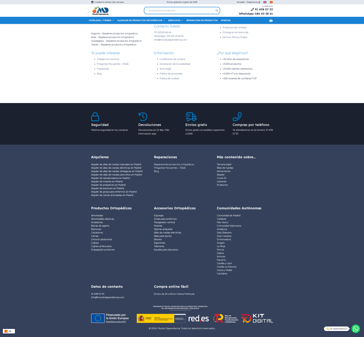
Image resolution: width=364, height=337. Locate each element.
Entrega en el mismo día (235, 32)
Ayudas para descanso (166, 249)
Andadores (97, 222)
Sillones (158, 239)
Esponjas (159, 215)
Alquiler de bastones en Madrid (107, 188)
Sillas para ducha (162, 236)
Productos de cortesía (234, 27)
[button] (355, 328)
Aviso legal (165, 68)
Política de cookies (169, 78)
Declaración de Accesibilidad (175, 63)
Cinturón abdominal (101, 239)
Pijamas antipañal (163, 229)
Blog (99, 73)
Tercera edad (224, 164)
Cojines (95, 242)
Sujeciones (159, 242)
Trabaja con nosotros (108, 59)
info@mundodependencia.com (170, 39)
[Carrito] (270, 20)
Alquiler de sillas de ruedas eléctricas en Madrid (116, 167)
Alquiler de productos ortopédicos (139, 20)
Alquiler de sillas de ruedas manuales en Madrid (116, 164)
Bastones (96, 229)
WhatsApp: (169, 36)
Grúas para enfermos (165, 218)
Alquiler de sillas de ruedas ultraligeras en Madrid (117, 171)
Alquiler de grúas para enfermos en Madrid (114, 191)
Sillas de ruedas (225, 167)
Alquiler (221, 174)
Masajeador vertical (164, 222)
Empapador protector (103, 249)
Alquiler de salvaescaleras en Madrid (110, 178)
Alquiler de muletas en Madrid (107, 181)
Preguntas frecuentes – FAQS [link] (170, 167)
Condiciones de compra (172, 59)
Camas (95, 236)
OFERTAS (225, 20)
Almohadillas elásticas (102, 218)
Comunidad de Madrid (228, 215)
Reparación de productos (202, 20)
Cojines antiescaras (101, 246)
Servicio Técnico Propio (235, 37)
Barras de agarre (100, 225)
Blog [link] (156, 171)
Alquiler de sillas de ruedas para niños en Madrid (116, 174)
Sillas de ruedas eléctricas (167, 232)
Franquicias (103, 68)
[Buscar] (216, 10)
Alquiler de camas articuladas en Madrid (112, 195)
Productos (222, 184)
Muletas (158, 225)
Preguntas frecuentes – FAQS (113, 63)
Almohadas (97, 215)
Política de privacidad (171, 73)
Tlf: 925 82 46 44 (162, 32)
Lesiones (221, 181)
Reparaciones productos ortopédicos (174, 164)
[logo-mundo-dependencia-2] (100, 10)
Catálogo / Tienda (100, 20)
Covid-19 (221, 178)
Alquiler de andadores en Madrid (108, 184)
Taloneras (159, 246)
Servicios (174, 20)
